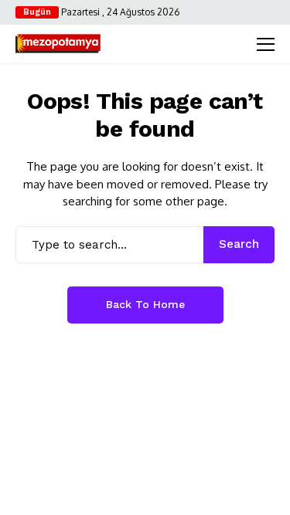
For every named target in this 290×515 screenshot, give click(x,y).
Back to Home (145, 304)
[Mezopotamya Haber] (58, 44)
